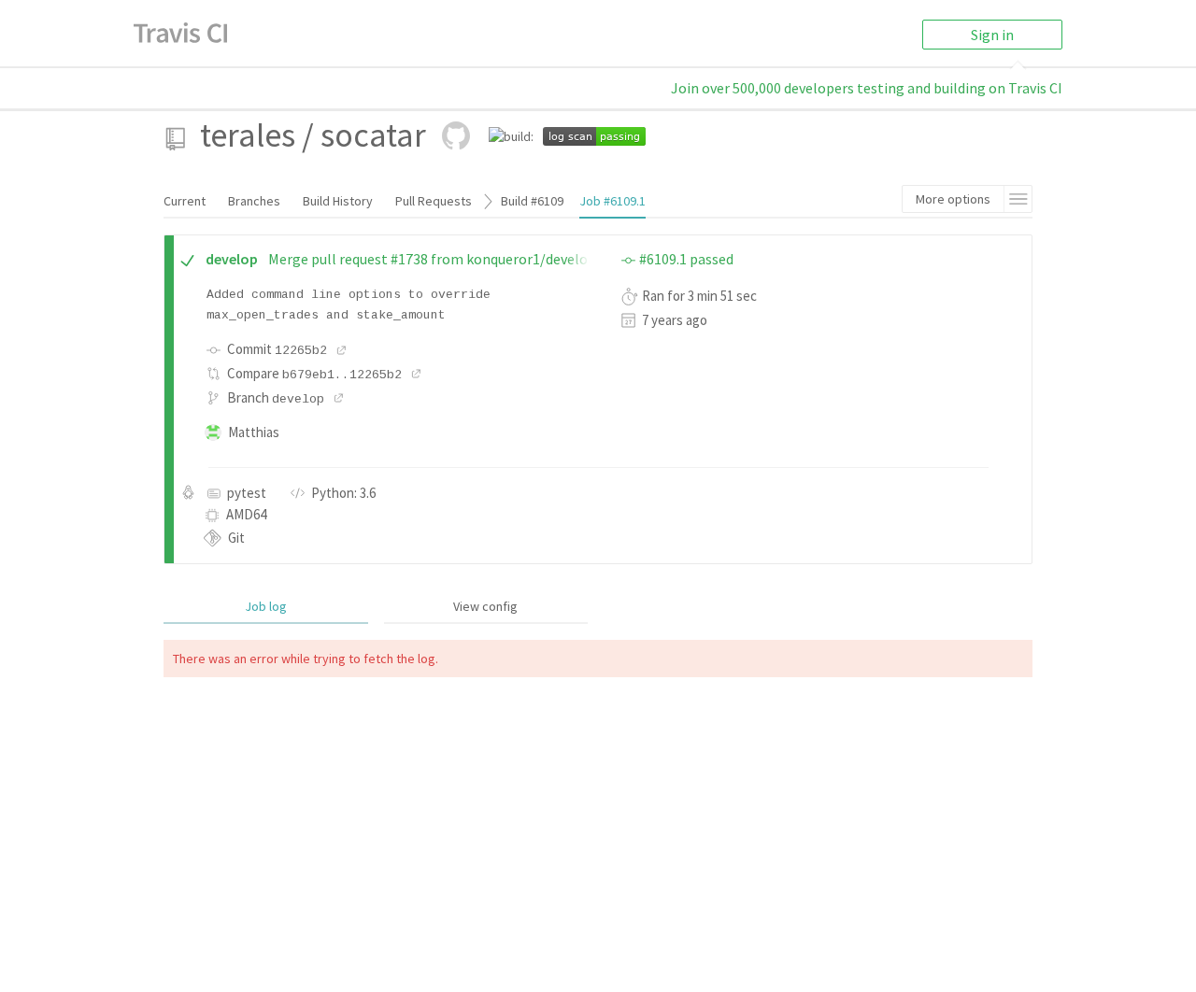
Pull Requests (433, 200)
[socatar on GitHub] (456, 135)
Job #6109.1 (612, 200)
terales (247, 135)
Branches (254, 200)
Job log (266, 606)
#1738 (409, 258)
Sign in (992, 34)
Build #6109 (532, 200)
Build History (338, 200)
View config (485, 606)
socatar (373, 135)
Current (185, 200)
